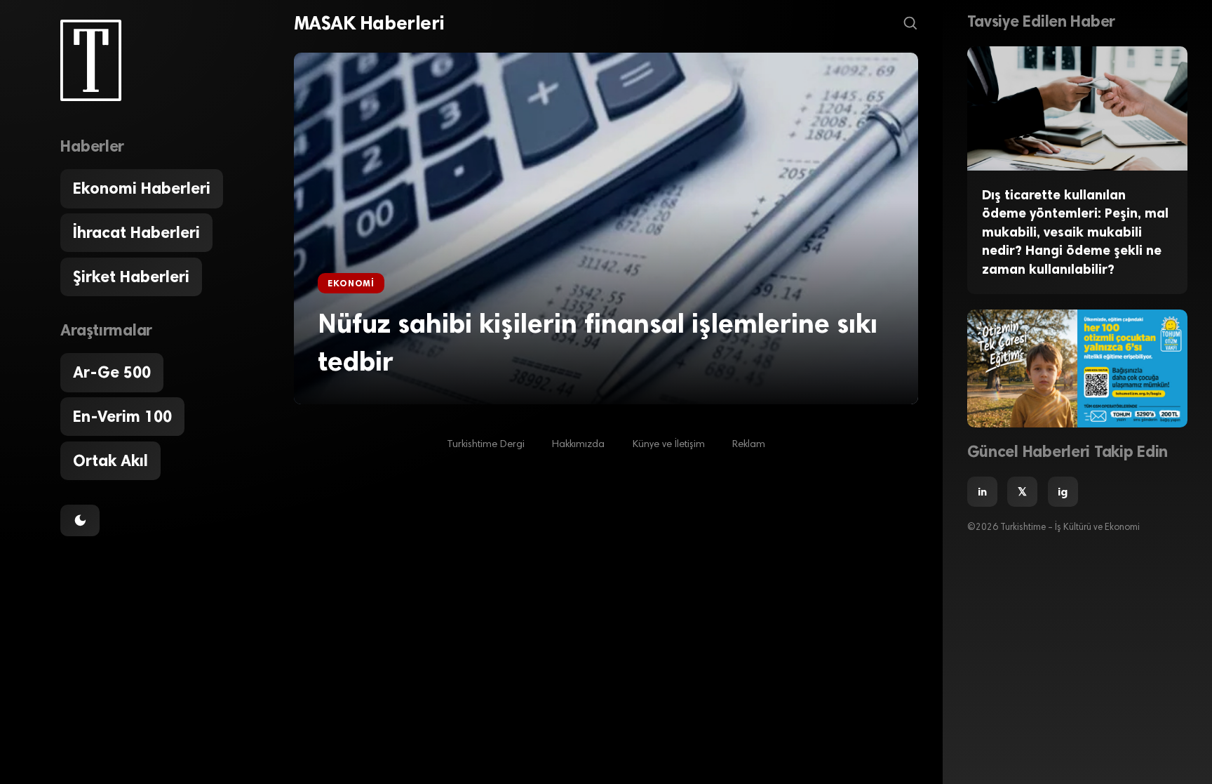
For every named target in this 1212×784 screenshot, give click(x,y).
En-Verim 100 (122, 416)
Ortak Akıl (110, 460)
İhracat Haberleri (136, 232)
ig (1063, 491)
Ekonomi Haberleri (141, 188)
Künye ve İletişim (669, 444)
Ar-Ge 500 (112, 372)
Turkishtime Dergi (486, 444)
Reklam (748, 444)
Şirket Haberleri (131, 276)
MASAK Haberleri (369, 23)
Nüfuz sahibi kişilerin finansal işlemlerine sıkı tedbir (597, 342)
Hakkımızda (578, 444)
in (982, 491)
